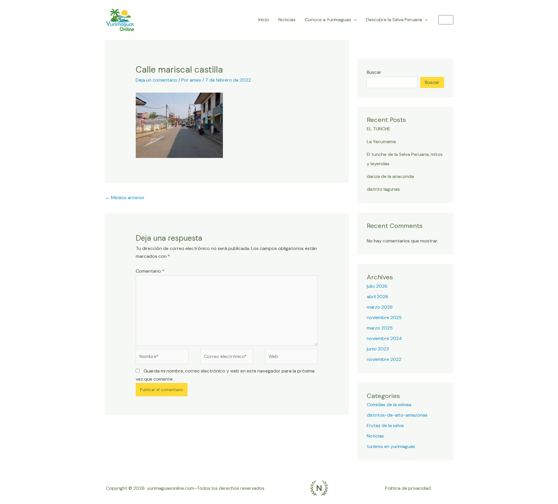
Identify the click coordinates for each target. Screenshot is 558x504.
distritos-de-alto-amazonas (397, 415)
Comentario (150, 271)
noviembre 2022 (384, 359)
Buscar (374, 72)
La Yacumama (381, 141)
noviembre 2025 (384, 317)
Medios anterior (125, 198)
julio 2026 (377, 286)
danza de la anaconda (390, 176)
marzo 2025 (380, 328)
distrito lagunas (383, 189)
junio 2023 (378, 349)
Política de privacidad (408, 488)
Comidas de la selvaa (389, 405)
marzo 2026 (380, 307)
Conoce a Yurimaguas (328, 20)
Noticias (287, 20)
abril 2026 (377, 297)
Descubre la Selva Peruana (394, 20)
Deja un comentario (156, 80)
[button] (445, 19)
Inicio (263, 20)
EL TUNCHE (378, 129)
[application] (354, 20)
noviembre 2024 (384, 338)
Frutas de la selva (385, 425)
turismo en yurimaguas (391, 446)
